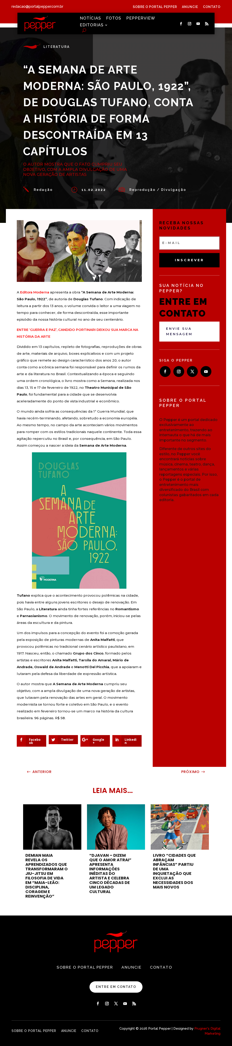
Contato (211, 7)
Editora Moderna (34, 292)
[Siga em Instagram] (189, 23)
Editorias (92, 25)
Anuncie (190, 7)
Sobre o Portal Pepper (155, 7)
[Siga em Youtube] (198, 23)
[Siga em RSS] (206, 23)
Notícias (90, 18)
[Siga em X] (192, 371)
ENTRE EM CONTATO (116, 987)
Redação (43, 190)
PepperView (140, 18)
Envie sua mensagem (179, 331)
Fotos (113, 18)
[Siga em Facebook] (180, 23)
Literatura (57, 47)
